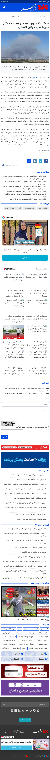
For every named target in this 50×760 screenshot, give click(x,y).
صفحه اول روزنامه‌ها (40, 583)
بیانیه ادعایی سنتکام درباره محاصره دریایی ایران (30, 547)
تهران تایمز (16, 648)
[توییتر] (26, 711)
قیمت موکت (43, 632)
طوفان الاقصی (42, 208)
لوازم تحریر (44, 629)
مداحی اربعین (7, 632)
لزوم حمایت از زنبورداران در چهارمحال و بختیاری (30, 519)
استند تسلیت (21, 632)
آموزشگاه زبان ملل (9, 644)
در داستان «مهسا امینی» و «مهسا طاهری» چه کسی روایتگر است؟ (24, 484)
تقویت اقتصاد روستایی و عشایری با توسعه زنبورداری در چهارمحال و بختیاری (24, 508)
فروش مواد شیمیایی (9, 636)
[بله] (34, 711)
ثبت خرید (25, 257)
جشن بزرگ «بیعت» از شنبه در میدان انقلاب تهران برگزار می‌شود (25, 493)
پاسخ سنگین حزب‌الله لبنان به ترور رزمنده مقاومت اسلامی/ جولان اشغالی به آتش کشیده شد (24, 177)
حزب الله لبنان (9, 208)
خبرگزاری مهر (36, 77)
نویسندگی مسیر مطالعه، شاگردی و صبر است (31, 479)
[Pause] (5, 243)
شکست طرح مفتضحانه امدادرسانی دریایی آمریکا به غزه (28, 199)
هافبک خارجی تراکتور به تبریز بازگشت (34, 552)
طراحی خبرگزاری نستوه (37, 756)
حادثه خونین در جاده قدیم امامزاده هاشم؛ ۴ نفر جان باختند (26, 528)
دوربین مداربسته (42, 636)
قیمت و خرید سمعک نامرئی (38, 648)
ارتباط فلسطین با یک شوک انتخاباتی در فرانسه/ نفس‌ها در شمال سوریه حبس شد (25, 182)
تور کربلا (31, 632)
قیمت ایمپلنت (42, 640)
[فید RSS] (19, 711)
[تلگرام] (38, 711)
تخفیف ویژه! (16, 747)
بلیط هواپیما (43, 644)
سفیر (19, 629)
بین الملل (44, 17)
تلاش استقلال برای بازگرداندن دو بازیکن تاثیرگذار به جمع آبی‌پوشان (24, 566)
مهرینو (24, 648)
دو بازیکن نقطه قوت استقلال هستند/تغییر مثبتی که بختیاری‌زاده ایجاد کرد (25, 534)
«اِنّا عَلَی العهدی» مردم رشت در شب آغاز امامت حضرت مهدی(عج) (24, 578)
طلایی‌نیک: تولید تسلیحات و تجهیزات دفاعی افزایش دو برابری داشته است (24, 572)
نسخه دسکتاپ (25, 720)
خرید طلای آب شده (8, 629)
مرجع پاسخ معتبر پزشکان (26, 636)
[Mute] (8, 243)
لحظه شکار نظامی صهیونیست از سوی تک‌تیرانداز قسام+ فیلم (26, 191)
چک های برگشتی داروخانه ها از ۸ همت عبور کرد (30, 498)
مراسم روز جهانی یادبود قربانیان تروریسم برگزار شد (29, 514)
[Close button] (48, 737)
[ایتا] (11, 711)
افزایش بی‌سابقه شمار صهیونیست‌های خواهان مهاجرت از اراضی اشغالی (25, 195)
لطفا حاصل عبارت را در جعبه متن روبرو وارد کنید (32, 427)
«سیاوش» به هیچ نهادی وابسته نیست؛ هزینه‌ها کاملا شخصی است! (24, 475)
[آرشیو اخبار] (15, 711)
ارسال (5, 437)
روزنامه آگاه (6, 648)
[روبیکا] (23, 711)
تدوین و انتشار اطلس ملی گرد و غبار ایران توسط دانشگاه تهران (26, 503)
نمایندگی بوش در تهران (26, 644)
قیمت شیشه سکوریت (31, 629)
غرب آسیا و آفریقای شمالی (31, 17)
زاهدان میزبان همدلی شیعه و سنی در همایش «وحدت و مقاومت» (24, 489)
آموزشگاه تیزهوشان (9, 640)
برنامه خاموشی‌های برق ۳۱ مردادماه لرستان (32, 557)
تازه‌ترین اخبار (43, 471)
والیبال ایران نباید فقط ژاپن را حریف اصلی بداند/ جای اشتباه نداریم (24, 561)
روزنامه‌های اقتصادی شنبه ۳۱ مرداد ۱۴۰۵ (28, 619)
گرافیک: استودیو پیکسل (19, 756)
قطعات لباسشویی (26, 640)
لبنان (19, 208)
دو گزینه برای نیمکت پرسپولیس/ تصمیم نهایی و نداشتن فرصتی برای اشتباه (25, 541)
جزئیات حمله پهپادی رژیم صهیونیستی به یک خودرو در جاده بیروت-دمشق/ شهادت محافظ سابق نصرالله (24, 187)
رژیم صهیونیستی (29, 208)
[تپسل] (3, 217)
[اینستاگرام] (30, 711)
